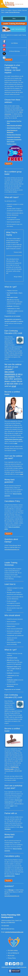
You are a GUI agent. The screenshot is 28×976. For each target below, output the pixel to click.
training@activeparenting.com (12, 549)
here (10, 576)
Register (8, 59)
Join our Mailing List (13, 953)
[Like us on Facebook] (10, 964)
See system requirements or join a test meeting (13, 374)
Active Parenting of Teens (14, 128)
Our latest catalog (13, 950)
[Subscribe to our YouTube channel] (17, 964)
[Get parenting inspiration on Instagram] (21, 964)
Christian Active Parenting (14, 134)
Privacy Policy (12, 958)
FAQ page (11, 890)
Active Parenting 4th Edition (14, 125)
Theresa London (18, 252)
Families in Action (11, 144)
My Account (11, 955)
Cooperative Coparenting (13, 137)
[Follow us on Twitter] (14, 964)
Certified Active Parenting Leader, (13, 439)
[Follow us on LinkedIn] (6, 964)
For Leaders (8, 10)
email (14, 386)
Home (2, 10)
